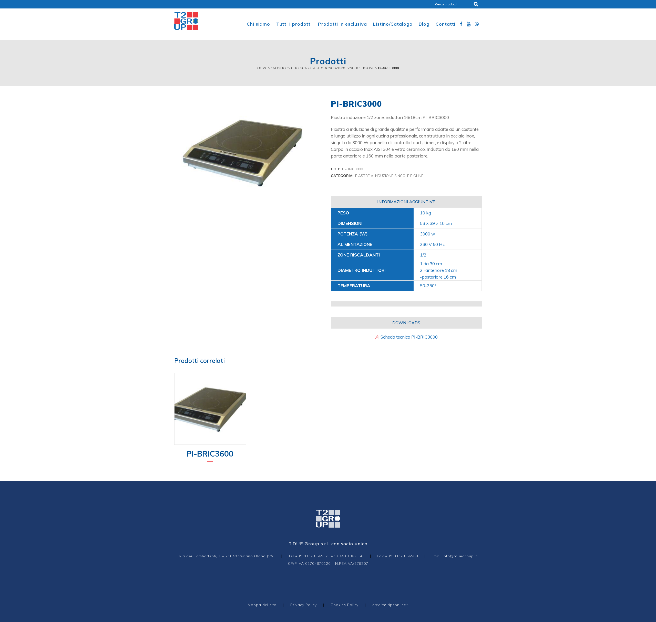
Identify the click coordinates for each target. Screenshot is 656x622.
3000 (425, 233)
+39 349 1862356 (347, 556)
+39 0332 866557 (311, 556)
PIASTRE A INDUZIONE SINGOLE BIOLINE (342, 68)
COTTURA (299, 68)
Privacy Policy (303, 605)
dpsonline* (397, 605)
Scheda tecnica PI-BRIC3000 (408, 337)
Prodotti (279, 68)
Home (262, 68)
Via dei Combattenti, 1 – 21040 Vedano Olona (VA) (227, 556)
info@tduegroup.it (460, 556)
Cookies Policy (344, 605)
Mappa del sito (262, 605)
